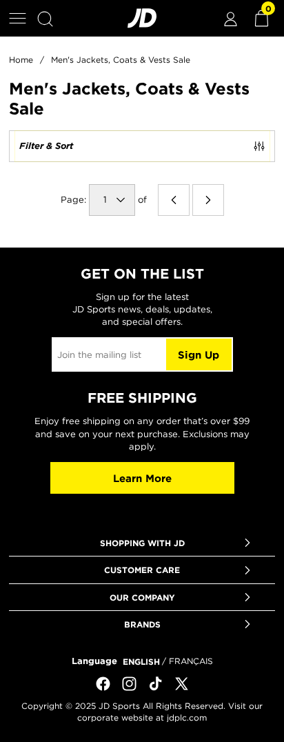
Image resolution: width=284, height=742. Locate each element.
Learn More (142, 478)
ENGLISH (141, 661)
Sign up (198, 354)
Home (21, 59)
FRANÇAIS (191, 661)
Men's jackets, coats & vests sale (120, 59)
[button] (17, 18)
